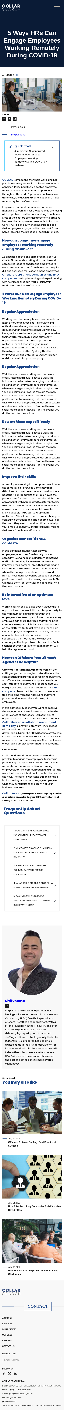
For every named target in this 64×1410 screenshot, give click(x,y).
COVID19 (7, 180)
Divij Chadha (18, 134)
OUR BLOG (7, 1335)
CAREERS (7, 1340)
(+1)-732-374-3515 (18, 1390)
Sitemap (58, 1405)
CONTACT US (8, 1346)
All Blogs (7, 75)
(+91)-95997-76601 (14, 1398)
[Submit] (57, 1360)
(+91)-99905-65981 (17, 1394)
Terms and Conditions (44, 1405)
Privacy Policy (27, 1405)
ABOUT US (7, 1318)
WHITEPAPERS (9, 1329)
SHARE (5, 114)
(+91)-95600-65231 (10, 1401)
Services (7, 1324)
